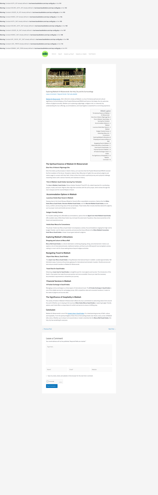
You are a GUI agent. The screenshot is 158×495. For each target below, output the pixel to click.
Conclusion (106, 160)
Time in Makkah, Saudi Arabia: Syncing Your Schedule (101, 120)
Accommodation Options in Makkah (102, 124)
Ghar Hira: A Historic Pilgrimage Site (100, 117)
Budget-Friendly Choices (102, 131)
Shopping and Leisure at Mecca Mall (101, 140)
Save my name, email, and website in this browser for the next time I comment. (70, 376)
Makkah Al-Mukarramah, (53, 99)
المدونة (60, 54)
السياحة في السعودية (69, 54)
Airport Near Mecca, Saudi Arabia (100, 145)
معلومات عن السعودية (81, 54)
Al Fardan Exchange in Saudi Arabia (101, 153)
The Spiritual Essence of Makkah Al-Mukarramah (101, 114)
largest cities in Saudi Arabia (76, 313)
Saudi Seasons (92, 54)
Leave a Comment (51, 94)
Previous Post (47, 329)
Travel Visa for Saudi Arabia (102, 147)
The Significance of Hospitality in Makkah (100, 157)
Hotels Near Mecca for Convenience (103, 134)
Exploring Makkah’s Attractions (101, 137)
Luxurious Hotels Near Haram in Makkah (101, 128)
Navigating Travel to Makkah (101, 143)
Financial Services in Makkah (101, 149)
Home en (54, 54)
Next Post (112, 329)
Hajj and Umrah (62, 94)
